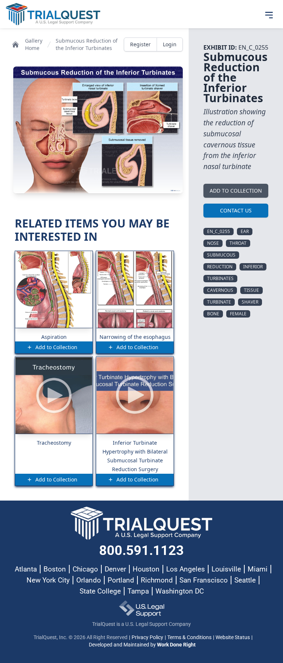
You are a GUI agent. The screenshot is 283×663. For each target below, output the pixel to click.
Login (170, 44)
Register (140, 44)
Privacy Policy (147, 637)
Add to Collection (236, 190)
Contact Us (236, 210)
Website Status (233, 637)
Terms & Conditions (189, 637)
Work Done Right (176, 645)
